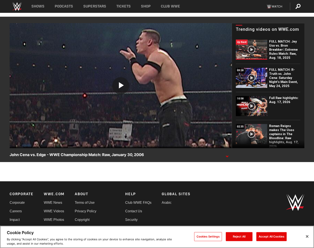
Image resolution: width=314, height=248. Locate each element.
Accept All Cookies (271, 236)
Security (131, 219)
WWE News (53, 202)
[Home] (17, 6)
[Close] (307, 236)
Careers (16, 211)
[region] (157, 237)
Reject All (239, 236)
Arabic (167, 202)
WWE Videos (54, 211)
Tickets (123, 6)
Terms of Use (85, 202)
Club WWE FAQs (138, 202)
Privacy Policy (85, 211)
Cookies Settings (208, 236)
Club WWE (170, 6)
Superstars (94, 6)
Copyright (82, 219)
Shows (37, 6)
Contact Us (133, 211)
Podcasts (64, 6)
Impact (15, 219)
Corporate (17, 202)
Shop (146, 6)
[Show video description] (227, 155)
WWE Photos (54, 219)
